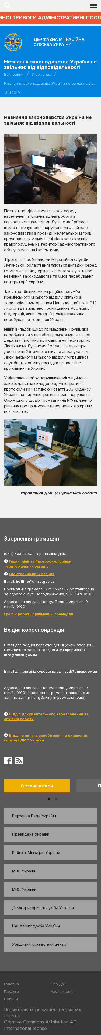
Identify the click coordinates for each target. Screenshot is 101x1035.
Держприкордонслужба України (43, 907)
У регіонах (41, 74)
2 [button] (56, 799)
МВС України (24, 889)
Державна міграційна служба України (59, 42)
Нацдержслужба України (36, 926)
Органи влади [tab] (37, 786)
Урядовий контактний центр (39, 944)
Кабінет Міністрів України (36, 852)
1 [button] (48, 799)
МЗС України (24, 871)
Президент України (30, 834)
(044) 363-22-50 (18, 554)
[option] (40, 787)
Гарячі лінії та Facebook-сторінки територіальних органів (37, 563)
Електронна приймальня (31, 574)
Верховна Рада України (34, 816)
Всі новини (13, 74)
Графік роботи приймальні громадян (38, 614)
